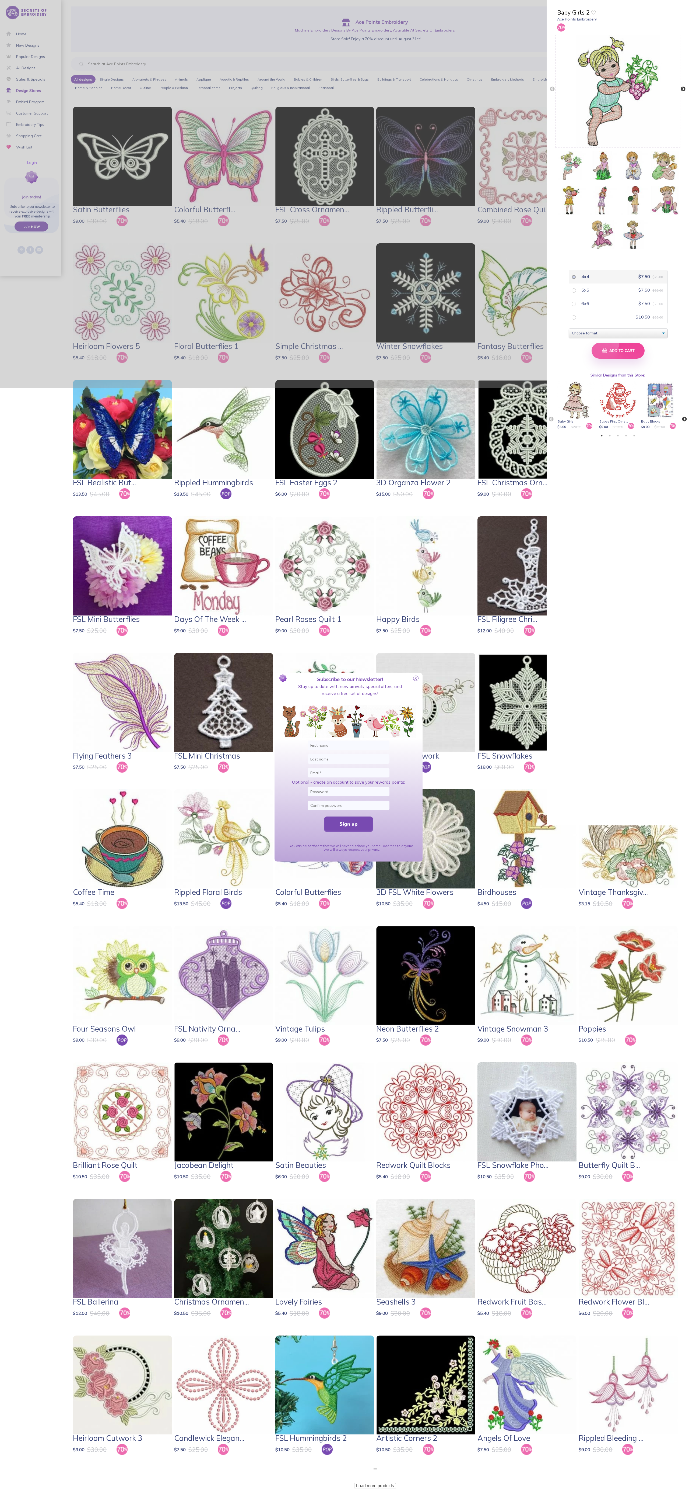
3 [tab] (618, 435)
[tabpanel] (577, 405)
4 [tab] (626, 435)
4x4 (584, 276)
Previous (552, 89)
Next (683, 89)
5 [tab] (634, 435)
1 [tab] (601, 435)
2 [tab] (610, 435)
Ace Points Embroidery (577, 19)
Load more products (375, 1485)
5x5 (584, 290)
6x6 (584, 303)
